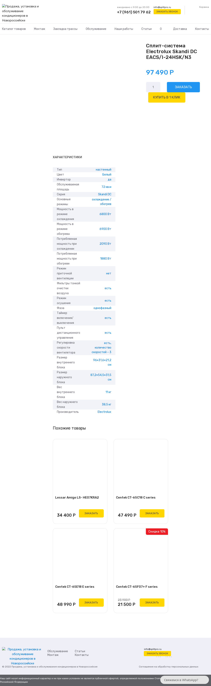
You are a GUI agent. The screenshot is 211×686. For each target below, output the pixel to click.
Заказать (183, 87)
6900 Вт (105, 229)
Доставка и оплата (180, 33)
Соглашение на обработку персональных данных (168, 666)
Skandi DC (104, 194)
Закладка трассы (65, 29)
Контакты (202, 29)
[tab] (67, 157)
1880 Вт (105, 258)
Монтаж (39, 29)
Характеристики (67, 157)
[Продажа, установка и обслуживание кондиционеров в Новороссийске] (22, 13)
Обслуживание (96, 29)
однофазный (102, 308)
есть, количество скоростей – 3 (101, 347)
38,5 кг (106, 404)
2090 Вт (105, 244)
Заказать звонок (167, 11)
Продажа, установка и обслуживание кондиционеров (44, 666)
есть (108, 288)
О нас (162, 33)
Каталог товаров (14, 29)
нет (108, 273)
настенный (103, 169)
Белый (106, 174)
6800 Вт (105, 214)
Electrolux (104, 412)
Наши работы (124, 29)
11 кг (108, 392)
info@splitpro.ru (162, 7)
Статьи (146, 29)
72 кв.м (106, 187)
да (109, 179)
